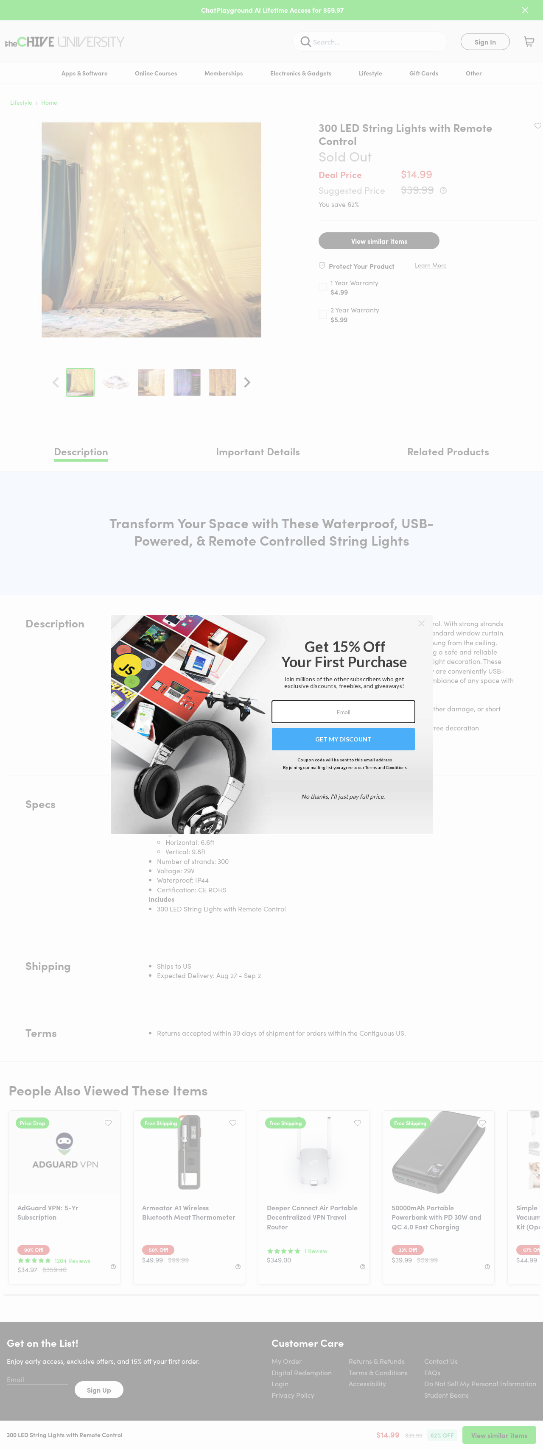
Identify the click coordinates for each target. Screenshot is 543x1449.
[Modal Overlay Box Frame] (271, 724)
